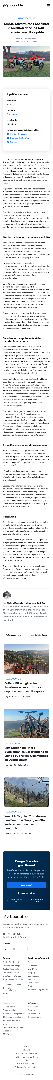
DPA (26, 1060)
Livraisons (32, 966)
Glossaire (7, 1031)
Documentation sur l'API (13, 1027)
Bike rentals (12, 114)
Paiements (14, 142)
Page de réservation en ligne (13, 980)
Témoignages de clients (13, 1017)
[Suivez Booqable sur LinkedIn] (14, 934)
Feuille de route (34, 1014)
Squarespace (33, 976)
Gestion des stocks (11, 972)
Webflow (31, 979)
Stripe (30, 962)
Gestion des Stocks (18, 134)
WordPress (32, 969)
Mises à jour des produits (14, 1014)
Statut (26, 1047)
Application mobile (11, 969)
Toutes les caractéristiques (10, 989)
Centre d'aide (9, 1007)
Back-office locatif (11, 962)
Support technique (11, 1010)
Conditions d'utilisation (26, 1053)
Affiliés (6, 1034)
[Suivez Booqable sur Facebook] (4, 934)
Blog (5, 1024)
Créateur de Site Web (19, 138)
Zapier (31, 986)
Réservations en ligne (12, 966)
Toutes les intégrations (38, 990)
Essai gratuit (26, 885)
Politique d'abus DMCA (26, 1064)
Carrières (32, 1010)
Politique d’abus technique (26, 1067)
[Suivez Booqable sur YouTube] (18, 934)
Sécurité (26, 1050)
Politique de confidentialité (26, 1057)
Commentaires (34, 1017)
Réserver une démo (26, 893)
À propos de (33, 1007)
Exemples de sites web (12, 1020)
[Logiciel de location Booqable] (13, 5)
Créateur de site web (12, 976)
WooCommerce (34, 983)
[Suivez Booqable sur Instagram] (9, 934)
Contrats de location (12, 985)
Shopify (31, 972)
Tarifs (5, 994)
